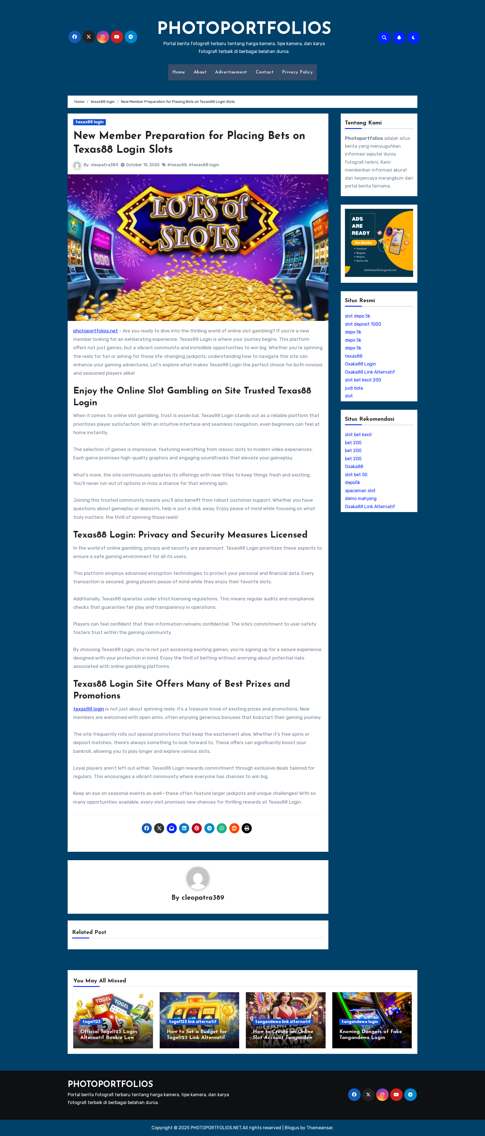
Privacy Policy (297, 72)
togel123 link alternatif (193, 1021)
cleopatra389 (104, 165)
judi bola (354, 388)
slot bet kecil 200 (363, 380)
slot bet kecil (358, 434)
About (200, 72)
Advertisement (231, 72)
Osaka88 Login (360, 364)
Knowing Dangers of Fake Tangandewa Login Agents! (370, 1038)
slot (349, 396)
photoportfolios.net (95, 331)
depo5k (352, 482)
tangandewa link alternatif (283, 1021)
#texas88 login (204, 165)
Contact (265, 72)
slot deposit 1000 (363, 324)
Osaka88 (354, 466)
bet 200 (353, 442)
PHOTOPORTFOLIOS (244, 29)
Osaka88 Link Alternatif (370, 372)
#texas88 (177, 165)
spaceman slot (360, 490)
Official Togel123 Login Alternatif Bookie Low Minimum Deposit (108, 1038)
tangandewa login (360, 1021)
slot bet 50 (356, 474)
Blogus (292, 1127)
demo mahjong (361, 498)
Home (178, 72)
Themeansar (319, 1127)
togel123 (91, 1021)
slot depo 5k (357, 316)
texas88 (353, 356)
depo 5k (353, 332)
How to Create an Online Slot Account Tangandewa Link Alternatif (284, 1038)
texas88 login (90, 122)
